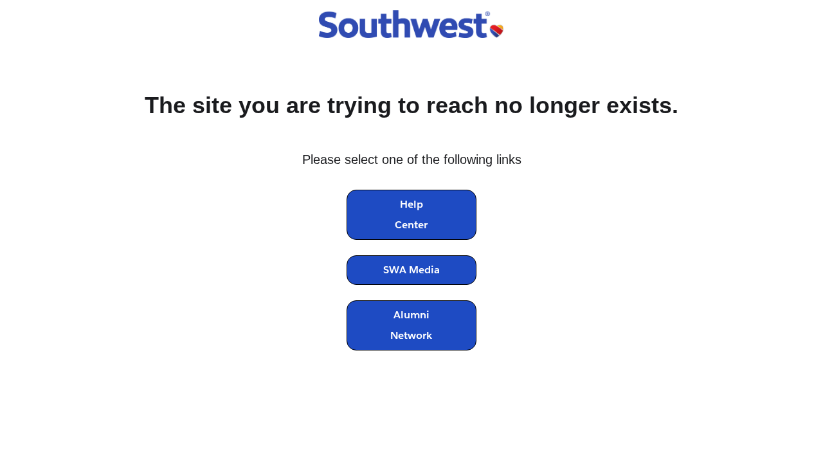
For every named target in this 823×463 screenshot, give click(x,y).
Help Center (411, 214)
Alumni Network (411, 325)
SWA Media (411, 270)
